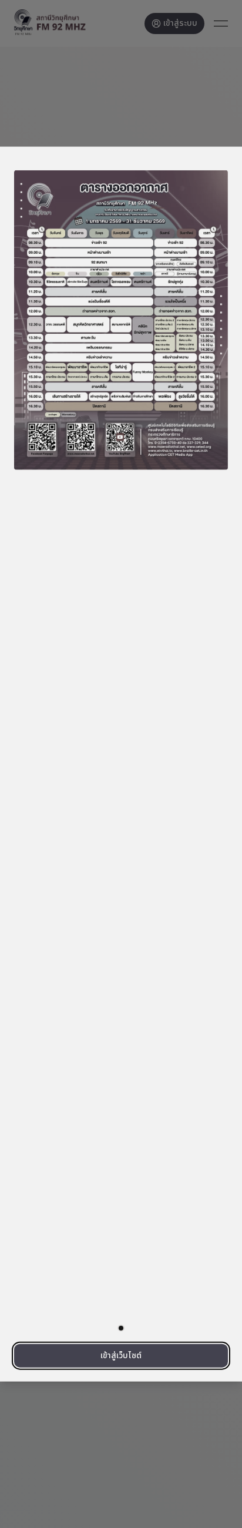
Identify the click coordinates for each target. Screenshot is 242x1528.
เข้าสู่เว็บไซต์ (121, 1355)
